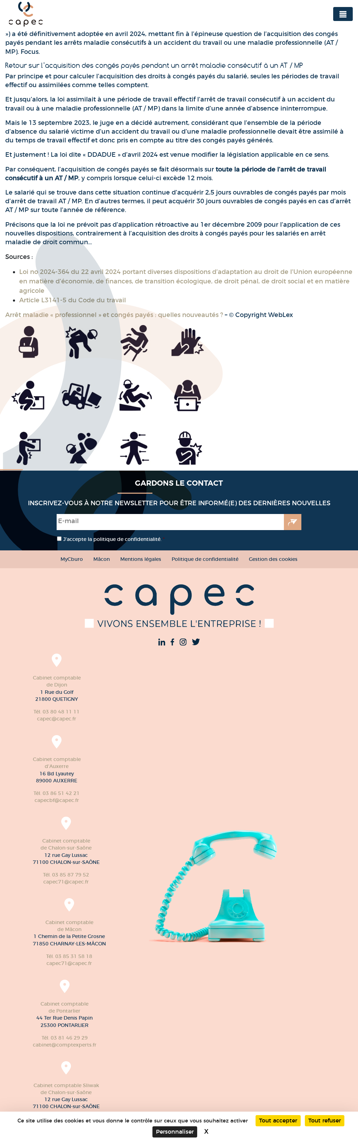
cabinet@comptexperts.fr (64, 1045)
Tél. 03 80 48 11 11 (57, 712)
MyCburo (71, 559)
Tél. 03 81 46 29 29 (65, 1038)
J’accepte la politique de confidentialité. (114, 539)
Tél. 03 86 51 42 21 (57, 793)
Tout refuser (324, 1120)
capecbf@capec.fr (57, 800)
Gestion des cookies (273, 559)
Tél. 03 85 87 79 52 (66, 875)
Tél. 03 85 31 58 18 (69, 956)
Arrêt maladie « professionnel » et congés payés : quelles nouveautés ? (114, 315)
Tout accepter (278, 1120)
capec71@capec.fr (66, 882)
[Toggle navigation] (343, 14)
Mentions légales (140, 559)
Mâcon (101, 559)
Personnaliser (175, 1131)
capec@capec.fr (56, 719)
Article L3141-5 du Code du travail (72, 300)
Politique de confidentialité (205, 559)
